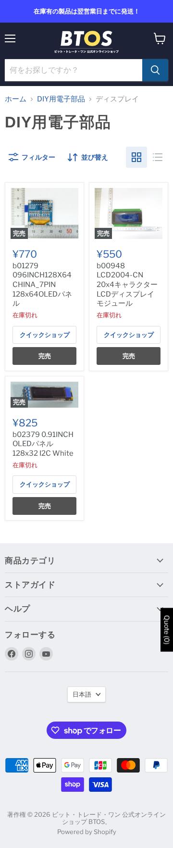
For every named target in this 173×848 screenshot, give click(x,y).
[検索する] (155, 70)
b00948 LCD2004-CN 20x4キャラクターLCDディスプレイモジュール (127, 285)
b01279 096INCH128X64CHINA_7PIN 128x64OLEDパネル (42, 285)
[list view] (157, 157)
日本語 (82, 694)
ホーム (15, 99)
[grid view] (136, 157)
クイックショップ (45, 334)
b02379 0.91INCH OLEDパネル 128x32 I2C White (43, 444)
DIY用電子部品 (61, 99)
